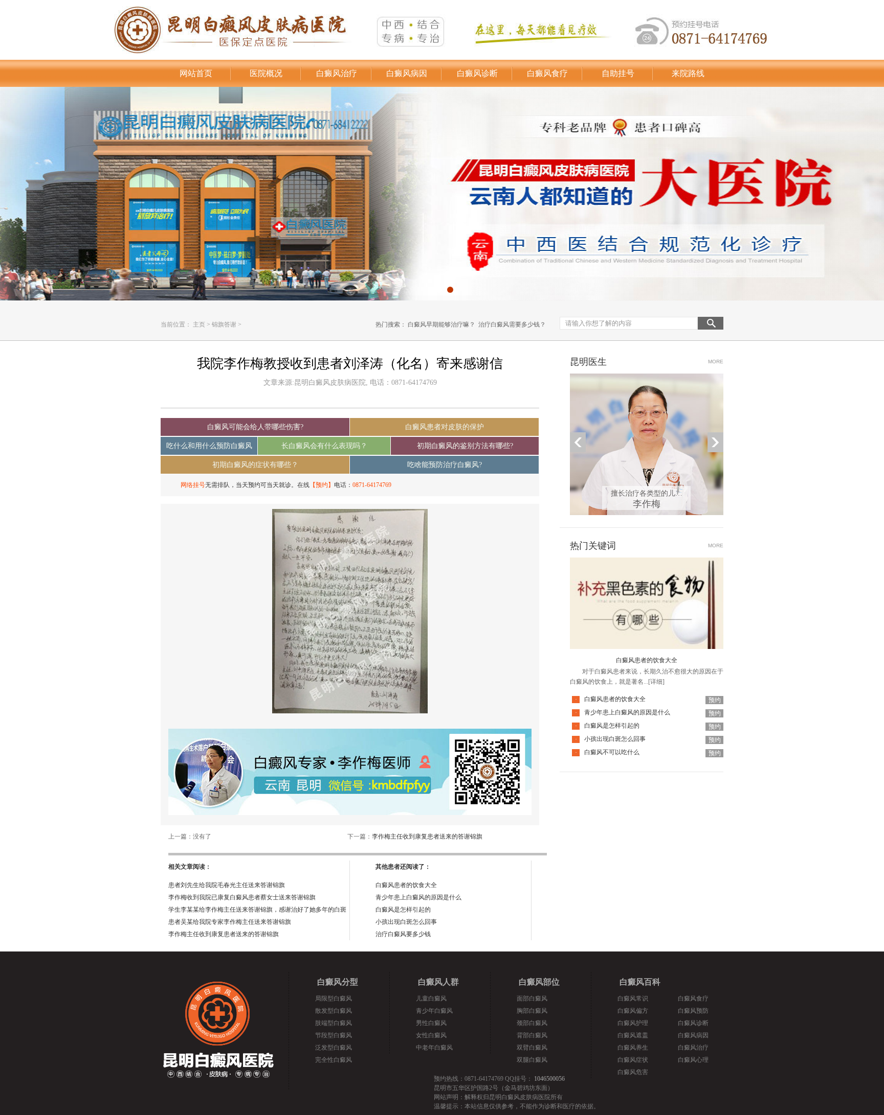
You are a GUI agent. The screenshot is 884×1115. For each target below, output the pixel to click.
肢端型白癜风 (333, 1023)
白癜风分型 (337, 982)
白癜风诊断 (477, 73)
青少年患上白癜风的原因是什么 (418, 897)
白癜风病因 (406, 73)
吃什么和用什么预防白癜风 (209, 446)
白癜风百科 (640, 982)
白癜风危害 (632, 1072)
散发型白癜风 (333, 1010)
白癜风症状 (632, 1059)
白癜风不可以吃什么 (611, 752)
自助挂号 (618, 73)
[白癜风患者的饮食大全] (646, 563)
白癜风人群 (438, 982)
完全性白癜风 (333, 1059)
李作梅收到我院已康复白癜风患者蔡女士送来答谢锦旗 (242, 897)
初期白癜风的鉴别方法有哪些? (465, 446)
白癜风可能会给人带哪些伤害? (255, 427)
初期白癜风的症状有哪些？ (255, 465)
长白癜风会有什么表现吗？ (324, 446)
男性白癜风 (431, 1023)
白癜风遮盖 (632, 1035)
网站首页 (196, 73)
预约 (715, 700)
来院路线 (688, 73)
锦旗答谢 (224, 324)
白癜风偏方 (632, 1010)
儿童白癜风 (431, 998)
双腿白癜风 (532, 1059)
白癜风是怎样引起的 (403, 909)
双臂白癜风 (532, 1047)
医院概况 (266, 73)
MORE (715, 361)
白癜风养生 (632, 1047)
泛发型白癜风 (333, 1047)
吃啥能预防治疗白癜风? (444, 465)
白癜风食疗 (547, 73)
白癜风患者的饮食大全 (406, 885)
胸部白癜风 (532, 1010)
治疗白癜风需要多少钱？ (512, 324)
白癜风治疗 (336, 73)
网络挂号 (193, 485)
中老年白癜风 (434, 1047)
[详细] (656, 681)
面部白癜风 (532, 998)
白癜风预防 (693, 1010)
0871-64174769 (371, 485)
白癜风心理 (693, 1059)
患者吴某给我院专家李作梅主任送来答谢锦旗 (229, 921)
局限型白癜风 (333, 998)
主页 (199, 324)
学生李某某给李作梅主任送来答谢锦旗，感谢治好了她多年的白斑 (257, 909)
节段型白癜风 (333, 1035)
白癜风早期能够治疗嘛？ (441, 324)
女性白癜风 (431, 1035)
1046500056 (549, 1078)
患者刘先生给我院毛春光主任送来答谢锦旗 (226, 885)
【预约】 (322, 485)
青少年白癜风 (434, 1010)
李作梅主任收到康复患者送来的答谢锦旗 (427, 836)
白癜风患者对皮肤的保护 (444, 427)
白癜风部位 (539, 982)
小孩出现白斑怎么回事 (406, 921)
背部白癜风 (532, 1035)
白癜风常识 (632, 998)
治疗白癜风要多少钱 (403, 934)
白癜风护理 (632, 1023)
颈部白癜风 (532, 1023)
